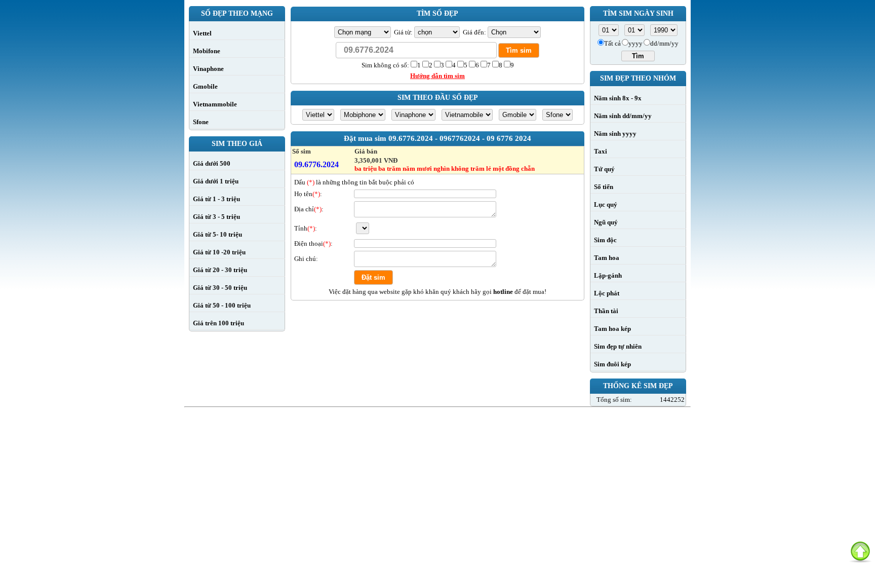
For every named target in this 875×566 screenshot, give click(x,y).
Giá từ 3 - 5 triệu (216, 216)
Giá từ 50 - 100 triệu (222, 305)
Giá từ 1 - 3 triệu (216, 199)
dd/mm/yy (664, 43)
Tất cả (612, 43)
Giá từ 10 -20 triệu (219, 252)
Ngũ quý (606, 222)
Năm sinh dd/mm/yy (623, 116)
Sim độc (605, 240)
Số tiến (603, 187)
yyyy (635, 43)
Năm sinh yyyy (615, 133)
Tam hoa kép (612, 328)
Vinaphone (208, 68)
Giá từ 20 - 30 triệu (220, 270)
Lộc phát (606, 293)
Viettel (202, 33)
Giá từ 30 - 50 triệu (220, 287)
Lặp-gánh (608, 275)
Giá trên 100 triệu (218, 323)
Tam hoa (606, 257)
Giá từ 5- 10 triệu (217, 234)
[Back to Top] (860, 551)
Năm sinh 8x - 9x (618, 98)
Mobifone (206, 51)
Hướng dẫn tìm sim (437, 76)
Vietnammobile (215, 104)
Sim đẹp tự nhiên (618, 346)
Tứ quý (604, 169)
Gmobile (205, 86)
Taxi (600, 151)
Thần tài (606, 311)
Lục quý (605, 204)
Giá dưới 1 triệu (215, 181)
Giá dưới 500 (211, 163)
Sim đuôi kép (612, 364)
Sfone (201, 122)
